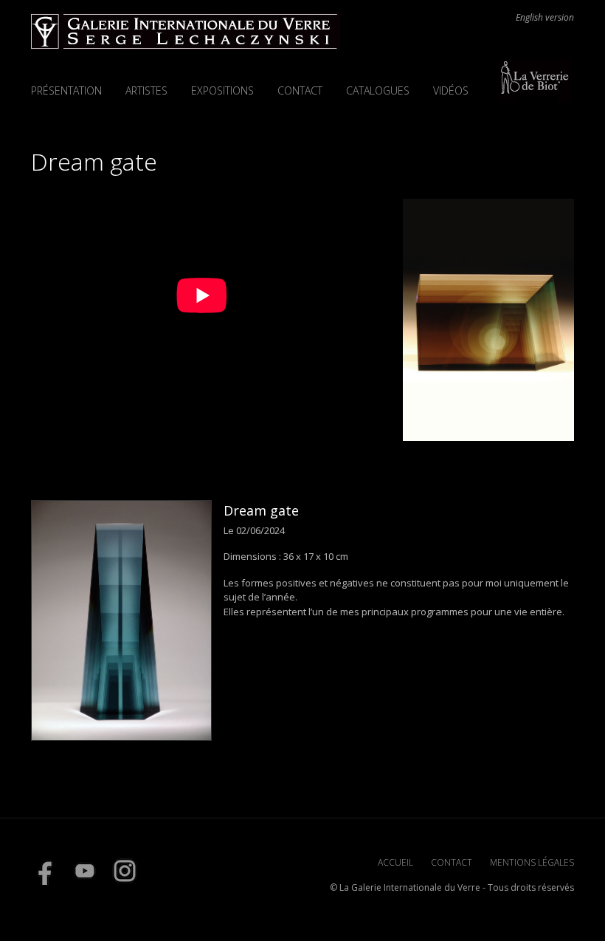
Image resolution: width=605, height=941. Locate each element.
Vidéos (451, 90)
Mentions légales (532, 862)
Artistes (146, 90)
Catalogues (377, 90)
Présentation (66, 90)
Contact (299, 90)
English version (545, 18)
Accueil (395, 862)
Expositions (222, 90)
